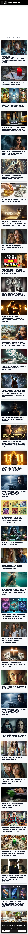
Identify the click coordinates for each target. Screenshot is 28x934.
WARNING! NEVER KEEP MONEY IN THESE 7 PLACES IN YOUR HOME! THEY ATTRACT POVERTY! (14, 829)
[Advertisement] (14, 19)
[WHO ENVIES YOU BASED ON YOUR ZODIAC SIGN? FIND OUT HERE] (14, 236)
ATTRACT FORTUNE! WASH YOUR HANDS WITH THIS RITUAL (14, 200)
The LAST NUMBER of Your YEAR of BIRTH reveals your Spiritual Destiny (13, 271)
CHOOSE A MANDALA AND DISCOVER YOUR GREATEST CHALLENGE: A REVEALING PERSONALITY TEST (12, 519)
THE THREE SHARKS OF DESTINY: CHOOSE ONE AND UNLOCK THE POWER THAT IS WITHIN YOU (14, 616)
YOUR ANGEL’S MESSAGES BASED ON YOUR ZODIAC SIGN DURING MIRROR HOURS (12, 177)
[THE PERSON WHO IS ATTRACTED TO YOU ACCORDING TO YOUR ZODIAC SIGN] (14, 770)
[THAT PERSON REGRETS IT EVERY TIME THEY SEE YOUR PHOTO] (14, 725)
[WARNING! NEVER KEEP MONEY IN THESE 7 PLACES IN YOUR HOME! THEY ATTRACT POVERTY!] (14, 818)
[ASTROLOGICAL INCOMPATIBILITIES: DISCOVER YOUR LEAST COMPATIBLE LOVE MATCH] (14, 47)
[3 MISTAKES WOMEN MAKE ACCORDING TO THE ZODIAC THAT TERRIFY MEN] (14, 555)
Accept (5, 930)
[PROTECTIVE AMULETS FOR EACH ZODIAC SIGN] (14, 748)
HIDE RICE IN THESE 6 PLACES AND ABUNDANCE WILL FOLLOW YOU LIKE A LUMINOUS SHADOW (13, 343)
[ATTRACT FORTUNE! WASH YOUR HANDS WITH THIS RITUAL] (14, 190)
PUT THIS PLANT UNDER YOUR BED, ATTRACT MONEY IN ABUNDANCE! (12, 805)
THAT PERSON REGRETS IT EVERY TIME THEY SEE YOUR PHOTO (14, 736)
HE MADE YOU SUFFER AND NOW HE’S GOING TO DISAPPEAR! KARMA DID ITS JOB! (13, 153)
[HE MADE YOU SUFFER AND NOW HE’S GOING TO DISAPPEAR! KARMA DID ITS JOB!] (14, 142)
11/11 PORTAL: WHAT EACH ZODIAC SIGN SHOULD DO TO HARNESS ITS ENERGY (12, 468)
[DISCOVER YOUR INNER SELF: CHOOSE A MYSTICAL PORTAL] (14, 95)
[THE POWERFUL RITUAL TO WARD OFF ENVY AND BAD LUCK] (14, 73)
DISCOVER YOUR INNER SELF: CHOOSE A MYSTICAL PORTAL (13, 106)
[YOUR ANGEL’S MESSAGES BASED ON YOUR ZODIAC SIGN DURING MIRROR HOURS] (14, 166)
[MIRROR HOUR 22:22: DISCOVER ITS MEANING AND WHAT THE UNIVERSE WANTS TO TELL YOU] (14, 118)
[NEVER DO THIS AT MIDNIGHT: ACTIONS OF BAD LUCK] (14, 533)
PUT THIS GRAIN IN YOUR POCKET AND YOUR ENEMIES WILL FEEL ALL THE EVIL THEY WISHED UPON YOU (14, 878)
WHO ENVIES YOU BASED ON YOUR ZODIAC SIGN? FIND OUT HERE (13, 247)
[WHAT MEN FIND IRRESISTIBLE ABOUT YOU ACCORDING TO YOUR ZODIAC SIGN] (14, 629)
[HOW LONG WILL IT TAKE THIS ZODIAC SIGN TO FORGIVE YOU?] (14, 284)
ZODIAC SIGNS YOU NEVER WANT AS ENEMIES (14, 688)
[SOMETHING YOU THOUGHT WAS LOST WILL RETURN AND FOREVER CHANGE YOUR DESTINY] (14, 482)
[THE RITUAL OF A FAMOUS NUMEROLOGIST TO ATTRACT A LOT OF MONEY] (14, 653)
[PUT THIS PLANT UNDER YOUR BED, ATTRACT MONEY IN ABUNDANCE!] (14, 794)
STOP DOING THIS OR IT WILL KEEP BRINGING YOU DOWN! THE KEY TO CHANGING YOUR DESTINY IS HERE (14, 591)
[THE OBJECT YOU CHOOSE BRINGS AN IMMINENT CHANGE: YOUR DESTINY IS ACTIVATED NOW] (14, 892)
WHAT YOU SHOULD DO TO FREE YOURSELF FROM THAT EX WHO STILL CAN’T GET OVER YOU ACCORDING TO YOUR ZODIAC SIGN (13, 393)
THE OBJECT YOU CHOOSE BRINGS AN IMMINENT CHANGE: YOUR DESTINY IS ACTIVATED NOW (13, 904)
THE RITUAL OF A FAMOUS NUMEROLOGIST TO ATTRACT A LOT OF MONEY (13, 664)
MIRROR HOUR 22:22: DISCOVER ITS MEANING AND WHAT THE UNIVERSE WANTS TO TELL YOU (13, 129)
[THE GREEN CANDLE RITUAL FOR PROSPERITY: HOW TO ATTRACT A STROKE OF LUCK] (14, 842)
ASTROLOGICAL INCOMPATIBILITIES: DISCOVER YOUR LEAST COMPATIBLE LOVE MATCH (13, 59)
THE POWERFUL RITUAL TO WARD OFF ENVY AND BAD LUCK (14, 83)
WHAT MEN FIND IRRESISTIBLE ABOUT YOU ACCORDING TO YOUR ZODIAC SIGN (13, 640)
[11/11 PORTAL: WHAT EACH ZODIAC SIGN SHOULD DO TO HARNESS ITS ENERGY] (14, 458)
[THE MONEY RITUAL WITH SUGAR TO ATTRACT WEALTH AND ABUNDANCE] (14, 356)
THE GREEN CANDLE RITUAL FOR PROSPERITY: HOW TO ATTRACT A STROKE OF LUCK (13, 853)
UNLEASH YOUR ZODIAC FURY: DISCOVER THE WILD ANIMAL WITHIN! (13, 419)
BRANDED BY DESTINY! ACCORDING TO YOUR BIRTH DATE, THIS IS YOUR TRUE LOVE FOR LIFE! (13, 319)
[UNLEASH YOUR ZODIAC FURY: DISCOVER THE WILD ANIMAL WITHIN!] (14, 408)
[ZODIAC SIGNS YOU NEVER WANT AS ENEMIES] (14, 677)
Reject (14, 930)
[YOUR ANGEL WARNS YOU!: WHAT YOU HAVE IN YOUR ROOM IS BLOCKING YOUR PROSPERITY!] (14, 212)
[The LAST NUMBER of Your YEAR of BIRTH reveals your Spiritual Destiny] (14, 260)
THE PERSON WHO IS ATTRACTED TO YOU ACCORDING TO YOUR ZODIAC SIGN (14, 781)
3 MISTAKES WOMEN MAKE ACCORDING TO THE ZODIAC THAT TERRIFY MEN (12, 566)
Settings (22, 930)
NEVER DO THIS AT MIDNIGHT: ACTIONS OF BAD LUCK (12, 543)
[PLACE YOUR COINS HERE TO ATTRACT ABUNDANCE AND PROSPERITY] (14, 918)
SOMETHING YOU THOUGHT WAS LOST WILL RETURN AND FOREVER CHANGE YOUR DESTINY (14, 493)
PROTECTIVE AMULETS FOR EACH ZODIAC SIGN (12, 758)
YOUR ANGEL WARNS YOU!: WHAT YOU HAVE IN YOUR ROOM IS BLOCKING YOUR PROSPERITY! (14, 223)
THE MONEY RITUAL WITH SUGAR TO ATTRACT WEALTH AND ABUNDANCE (14, 367)
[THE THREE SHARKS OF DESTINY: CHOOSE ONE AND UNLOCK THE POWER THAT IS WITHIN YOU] (14, 605)
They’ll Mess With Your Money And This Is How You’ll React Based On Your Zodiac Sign (14, 444)
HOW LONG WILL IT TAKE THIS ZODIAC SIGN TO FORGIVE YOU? (13, 295)
